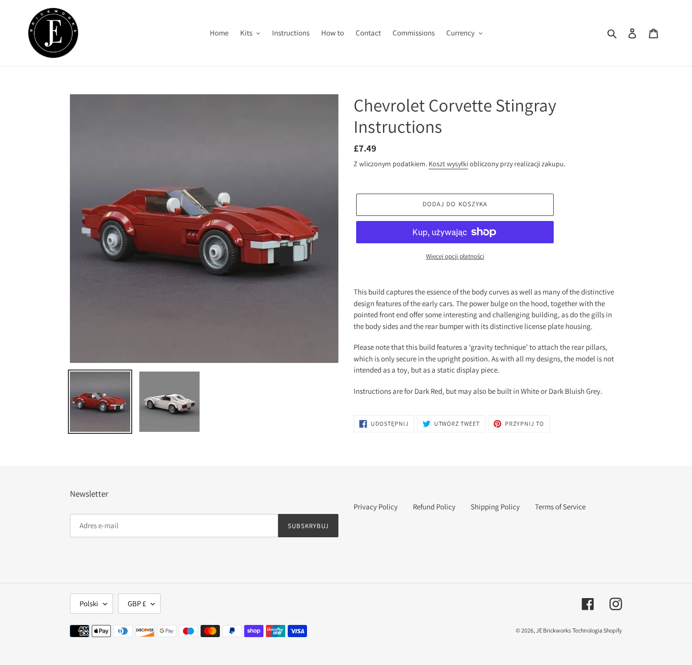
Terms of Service (560, 506)
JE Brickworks (553, 630)
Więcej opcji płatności (455, 256)
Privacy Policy (376, 506)
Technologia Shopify (597, 630)
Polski (89, 603)
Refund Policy (434, 506)
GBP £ (137, 603)
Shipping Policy (495, 506)
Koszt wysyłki (448, 163)
